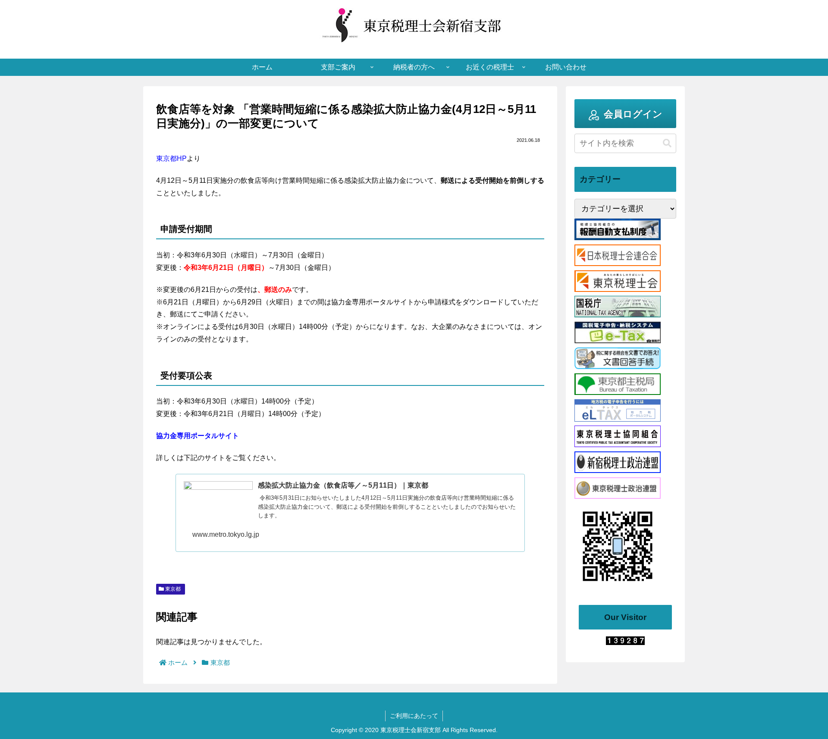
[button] (667, 143)
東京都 (172, 589)
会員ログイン (633, 114)
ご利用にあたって (414, 715)
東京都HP (171, 158)
